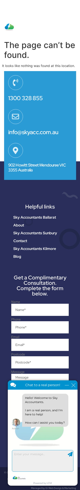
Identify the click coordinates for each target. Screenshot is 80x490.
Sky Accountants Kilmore (34, 248)
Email (15, 337)
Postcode (18, 354)
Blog (17, 256)
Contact (20, 240)
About (18, 225)
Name (15, 302)
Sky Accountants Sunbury (35, 233)
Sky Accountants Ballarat (34, 217)
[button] (73, 23)
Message (17, 372)
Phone (16, 319)
